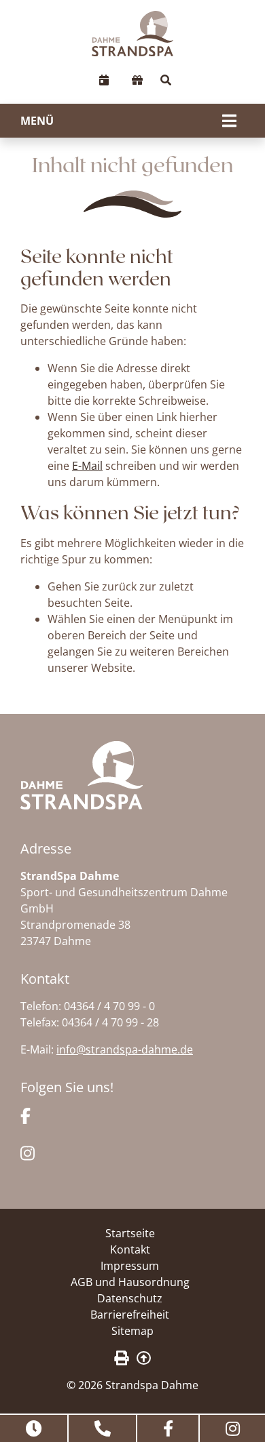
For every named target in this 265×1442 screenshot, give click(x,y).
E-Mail (87, 465)
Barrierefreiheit (129, 1314)
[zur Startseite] (132, 33)
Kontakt (130, 1249)
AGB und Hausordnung (130, 1282)
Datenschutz (129, 1298)
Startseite (130, 1233)
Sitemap (132, 1330)
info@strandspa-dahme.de (124, 1049)
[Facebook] (25, 1114)
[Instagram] (27, 1152)
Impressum (130, 1265)
